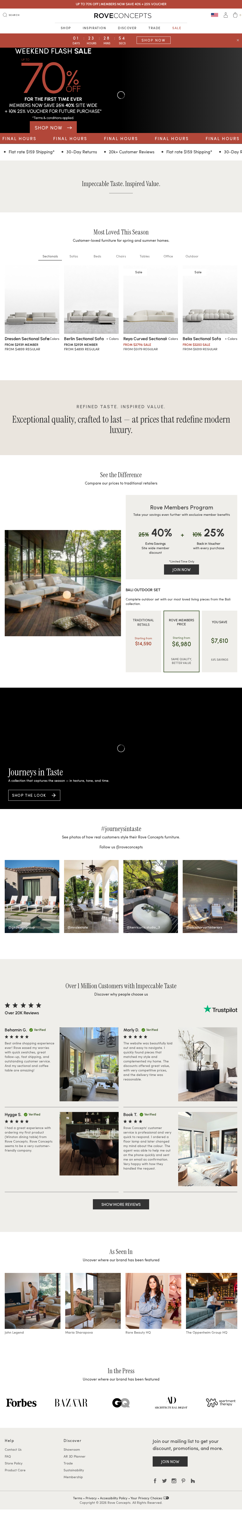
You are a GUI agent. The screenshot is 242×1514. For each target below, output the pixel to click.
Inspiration (94, 28)
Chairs (121, 256)
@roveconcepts (129, 846)
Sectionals (50, 256)
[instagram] (174, 1480)
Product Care (15, 1470)
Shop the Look (29, 795)
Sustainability (74, 1470)
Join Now (181, 569)
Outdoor (192, 256)
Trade (154, 28)
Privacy (91, 1498)
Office (168, 256)
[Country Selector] (214, 15)
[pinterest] (183, 1480)
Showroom (72, 1449)
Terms (77, 1498)
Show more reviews (121, 1204)
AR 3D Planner (75, 1456)
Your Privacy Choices (146, 1498)
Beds (97, 256)
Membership (73, 1477)
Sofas (73, 256)
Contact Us (13, 1449)
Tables (145, 256)
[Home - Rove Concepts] (121, 16)
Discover (127, 28)
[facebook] (155, 1480)
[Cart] (235, 15)
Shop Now (154, 40)
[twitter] (164, 1480)
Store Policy (13, 1463)
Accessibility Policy (113, 1498)
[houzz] (192, 1480)
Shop (66, 28)
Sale (176, 28)
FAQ (8, 1456)
